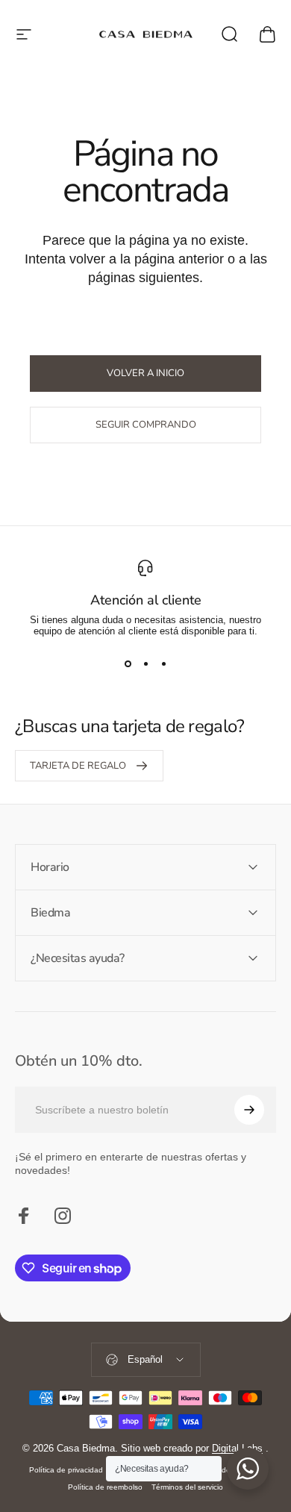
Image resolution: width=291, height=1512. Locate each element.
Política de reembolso (105, 1487)
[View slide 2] (145, 663)
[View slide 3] (163, 663)
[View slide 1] (128, 663)
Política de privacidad (66, 1470)
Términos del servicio (187, 1487)
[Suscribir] (249, 1110)
